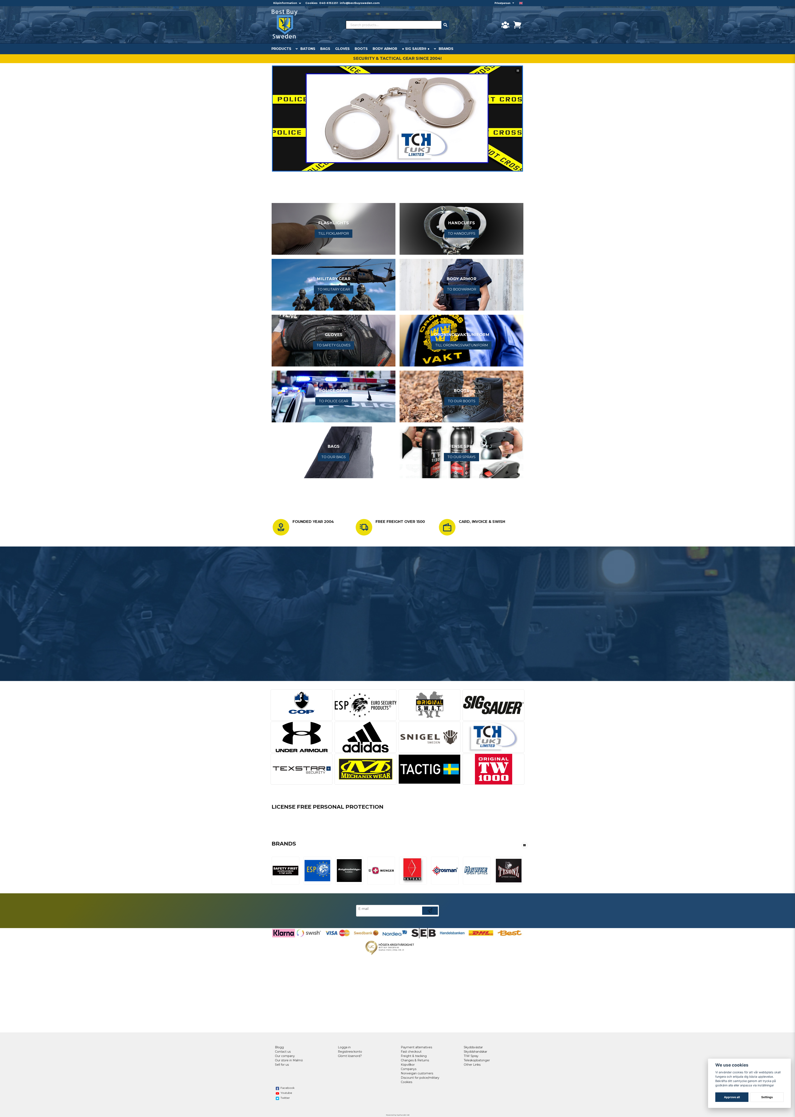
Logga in (344, 1047)
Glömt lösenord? (350, 1056)
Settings (767, 1097)
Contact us (283, 1051)
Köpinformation (285, 3)
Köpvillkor (408, 1065)
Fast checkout (411, 1051)
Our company (285, 1056)
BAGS (325, 49)
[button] (520, 3)
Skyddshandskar (475, 1051)
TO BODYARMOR (461, 289)
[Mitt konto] (505, 25)
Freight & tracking (414, 1056)
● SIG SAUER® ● (416, 49)
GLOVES (342, 49)
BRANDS (446, 49)
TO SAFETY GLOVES (334, 345)
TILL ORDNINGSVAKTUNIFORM (461, 345)
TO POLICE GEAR (333, 401)
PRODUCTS (281, 49)
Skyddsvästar (473, 1047)
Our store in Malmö (289, 1060)
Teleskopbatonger (477, 1060)
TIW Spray (471, 1056)
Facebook (288, 1087)
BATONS (307, 49)
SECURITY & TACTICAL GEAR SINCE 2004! (397, 58)
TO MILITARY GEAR (333, 289)
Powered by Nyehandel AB (397, 1115)
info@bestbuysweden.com (360, 3)
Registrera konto (350, 1051)
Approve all (732, 1097)
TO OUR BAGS (333, 457)
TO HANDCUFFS (461, 233)
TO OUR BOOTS (461, 401)
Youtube (286, 1092)
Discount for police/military (420, 1078)
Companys (408, 1069)
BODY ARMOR (385, 49)
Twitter (285, 1097)
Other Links (472, 1065)
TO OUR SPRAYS (461, 457)
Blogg (279, 1047)
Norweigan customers (417, 1073)
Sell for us (282, 1065)
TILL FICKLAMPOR (333, 233)
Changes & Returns (415, 1060)
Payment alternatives (416, 1047)
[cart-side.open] (517, 25)
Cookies (311, 3)
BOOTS (361, 49)
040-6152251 (328, 3)
